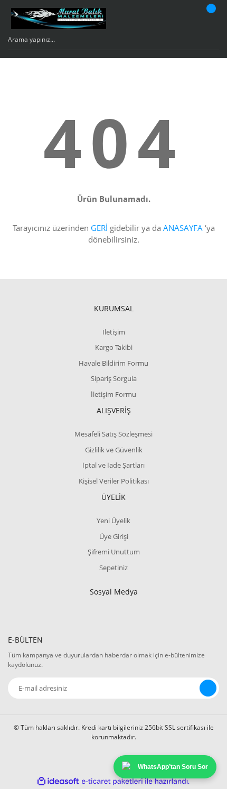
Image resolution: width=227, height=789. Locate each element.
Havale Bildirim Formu (113, 363)
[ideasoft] (58, 781)
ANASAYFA (183, 227)
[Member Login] (182, 18)
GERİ (99, 227)
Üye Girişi (113, 536)
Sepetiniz (113, 567)
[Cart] (209, 18)
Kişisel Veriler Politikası (114, 481)
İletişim (113, 332)
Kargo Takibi (114, 347)
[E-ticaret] (112, 781)
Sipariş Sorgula (114, 378)
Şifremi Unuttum (114, 551)
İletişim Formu (113, 394)
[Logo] (58, 18)
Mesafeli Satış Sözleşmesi (113, 434)
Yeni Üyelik (113, 520)
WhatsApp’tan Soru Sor (173, 767)
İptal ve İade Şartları (113, 465)
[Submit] (208, 688)
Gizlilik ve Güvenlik (114, 449)
